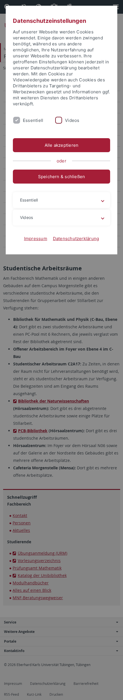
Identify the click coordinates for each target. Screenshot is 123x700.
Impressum (35, 238)
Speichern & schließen (61, 176)
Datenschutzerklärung (76, 238)
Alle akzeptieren (62, 145)
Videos (72, 120)
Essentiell (33, 120)
